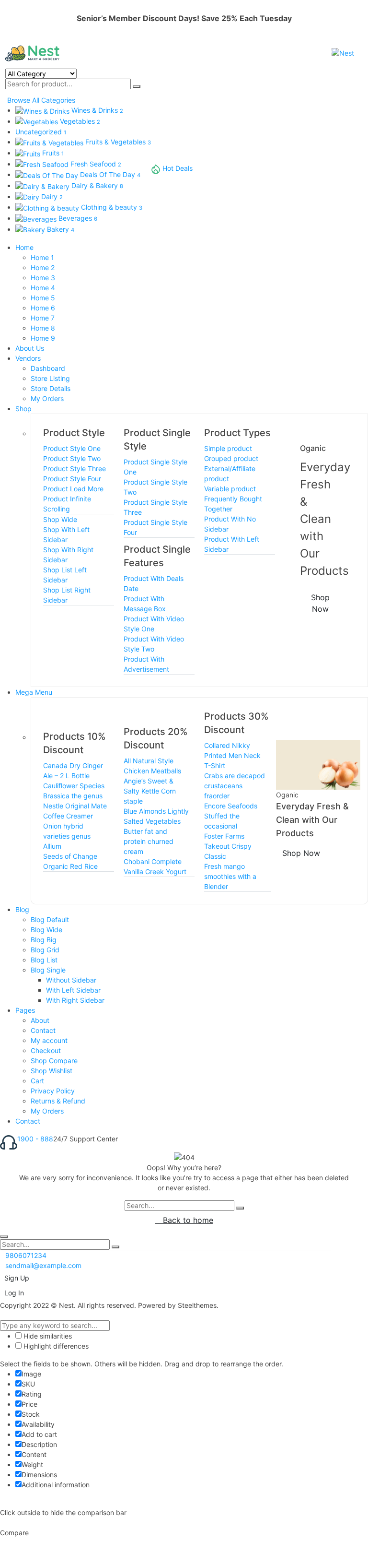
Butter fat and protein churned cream (148, 841)
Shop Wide (60, 519)
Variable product (230, 489)
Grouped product (231, 458)
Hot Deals (177, 168)
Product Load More (73, 489)
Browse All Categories (41, 100)
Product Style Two (72, 458)
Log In (14, 1293)
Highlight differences (55, 1346)
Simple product (228, 448)
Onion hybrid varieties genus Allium (67, 836)
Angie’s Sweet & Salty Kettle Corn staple (150, 791)
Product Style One (72, 448)
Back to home (187, 1220)
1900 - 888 (35, 1139)
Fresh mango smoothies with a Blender (230, 876)
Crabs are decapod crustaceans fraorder (234, 785)
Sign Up (16, 1278)
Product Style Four (72, 478)
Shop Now (320, 603)
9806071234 (25, 1255)
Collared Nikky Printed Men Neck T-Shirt (232, 755)
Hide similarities (47, 1336)
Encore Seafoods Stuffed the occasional (230, 816)
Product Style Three (74, 468)
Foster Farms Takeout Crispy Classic (228, 846)
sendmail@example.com (43, 1265)
